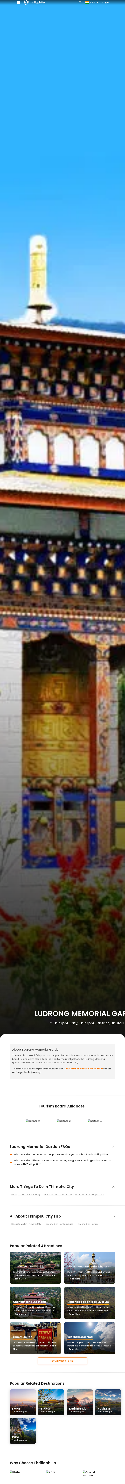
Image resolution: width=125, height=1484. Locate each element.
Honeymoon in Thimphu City (89, 1194)
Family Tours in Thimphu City (25, 1194)
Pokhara (105, 1409)
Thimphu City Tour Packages (58, 1224)
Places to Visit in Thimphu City (26, 1224)
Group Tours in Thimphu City (58, 1194)
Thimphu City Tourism (87, 1224)
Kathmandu (77, 1409)
